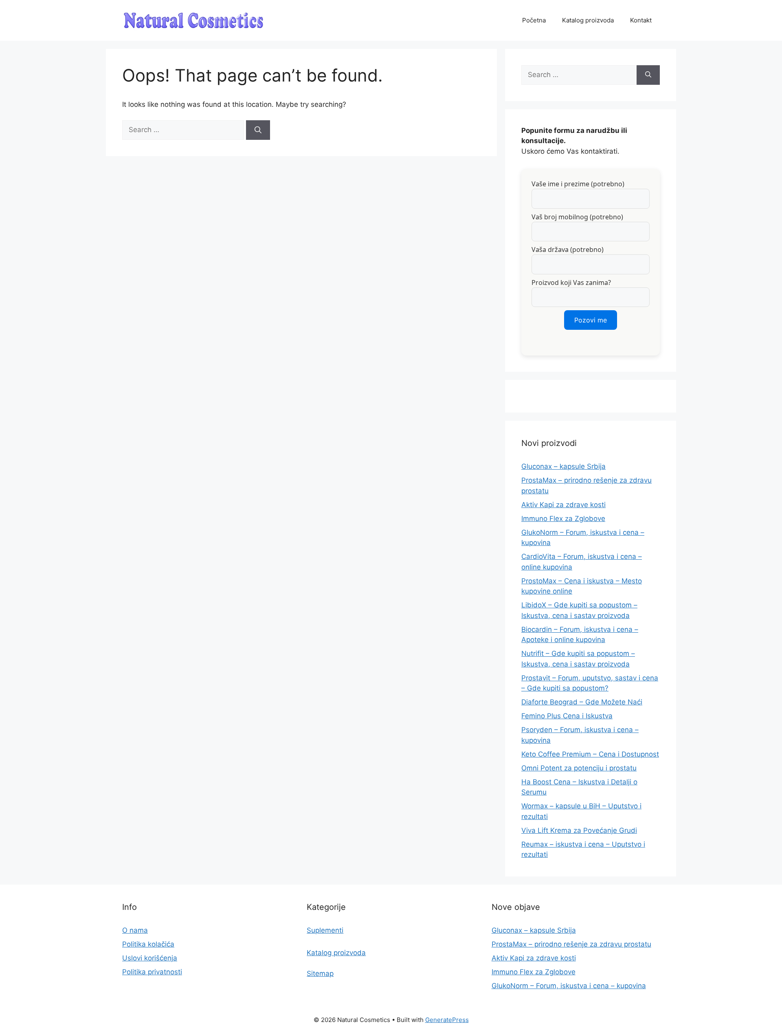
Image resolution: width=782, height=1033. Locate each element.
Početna (534, 20)
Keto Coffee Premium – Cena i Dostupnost (590, 754)
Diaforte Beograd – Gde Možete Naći (581, 702)
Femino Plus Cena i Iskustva (567, 716)
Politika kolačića (148, 944)
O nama (135, 930)
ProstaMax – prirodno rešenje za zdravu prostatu (571, 944)
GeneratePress (447, 1020)
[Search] (258, 130)
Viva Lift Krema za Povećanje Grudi (579, 830)
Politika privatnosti (152, 972)
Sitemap (320, 973)
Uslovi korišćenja (149, 958)
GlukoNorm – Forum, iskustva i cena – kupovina (569, 986)
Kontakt (641, 20)
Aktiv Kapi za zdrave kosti (563, 505)
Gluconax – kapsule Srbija (563, 466)
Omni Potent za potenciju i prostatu (579, 768)
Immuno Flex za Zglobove (563, 518)
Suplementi (325, 930)
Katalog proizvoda (588, 20)
